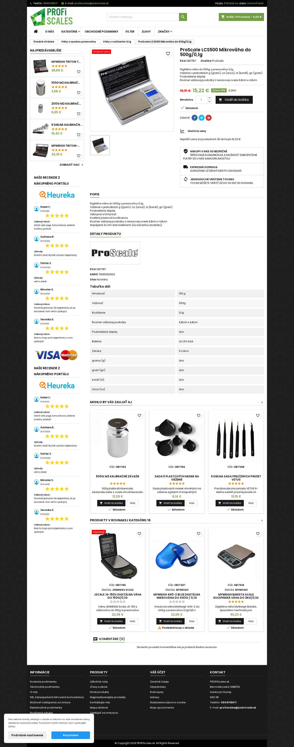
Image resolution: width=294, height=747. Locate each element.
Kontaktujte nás (100, 702)
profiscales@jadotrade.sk (92, 3)
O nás (49, 32)
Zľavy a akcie (98, 687)
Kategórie (69, 32)
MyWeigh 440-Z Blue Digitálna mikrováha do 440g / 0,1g (176, 596)
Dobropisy (156, 692)
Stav (93, 279)
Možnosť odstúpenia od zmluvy (50, 702)
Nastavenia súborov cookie (168, 702)
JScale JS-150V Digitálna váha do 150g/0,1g (117, 596)
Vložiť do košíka (234, 99)
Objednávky (158, 687)
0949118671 (50, 3)
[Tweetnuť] (202, 118)
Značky (163, 32)
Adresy (154, 697)
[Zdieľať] (195, 118)
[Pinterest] (209, 118)
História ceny (197, 131)
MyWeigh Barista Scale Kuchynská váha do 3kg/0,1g (236, 596)
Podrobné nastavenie (27, 735)
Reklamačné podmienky (46, 707)
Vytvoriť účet (255, 3)
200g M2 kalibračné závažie (66, 103)
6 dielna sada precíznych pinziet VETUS (236, 478)
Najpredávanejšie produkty (108, 697)
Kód (183, 61)
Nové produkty (99, 692)
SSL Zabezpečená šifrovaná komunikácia (57, 697)
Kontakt (217, 672)
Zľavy (146, 32)
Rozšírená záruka (41, 713)
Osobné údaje (159, 682)
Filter (130, 32)
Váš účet (157, 672)
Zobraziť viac (72, 165)
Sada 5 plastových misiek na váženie (177, 478)
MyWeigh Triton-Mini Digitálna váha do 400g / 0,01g (66, 145)
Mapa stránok (99, 707)
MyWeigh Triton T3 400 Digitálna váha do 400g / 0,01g (66, 61)
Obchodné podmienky (101, 32)
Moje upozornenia (162, 707)
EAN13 (94, 274)
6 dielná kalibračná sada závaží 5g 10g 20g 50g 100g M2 (66, 124)
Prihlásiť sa (231, 3)
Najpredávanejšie (45, 50)
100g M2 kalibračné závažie (66, 82)
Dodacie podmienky (43, 682)
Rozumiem (70, 735)
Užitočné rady (99, 682)
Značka (206, 61)
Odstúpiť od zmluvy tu (104, 713)
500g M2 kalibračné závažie (117, 476)
